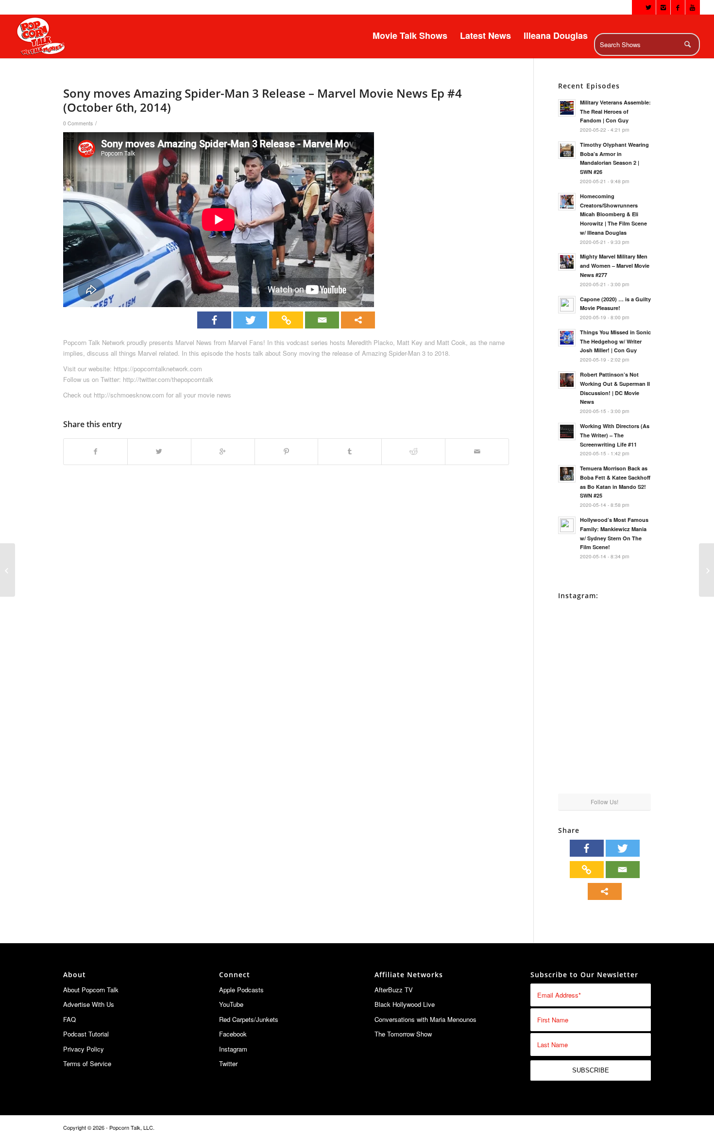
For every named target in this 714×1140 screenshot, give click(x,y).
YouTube (231, 1004)
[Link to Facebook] (678, 7)
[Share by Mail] (477, 451)
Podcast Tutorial (86, 1033)
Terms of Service (87, 1063)
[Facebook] (214, 319)
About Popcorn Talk (91, 989)
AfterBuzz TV (393, 989)
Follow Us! (604, 801)
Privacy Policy (83, 1049)
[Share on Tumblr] (349, 451)
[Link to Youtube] (692, 7)
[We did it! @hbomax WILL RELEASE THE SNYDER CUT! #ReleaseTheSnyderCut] (580, 721)
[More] (358, 319)
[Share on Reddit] (413, 451)
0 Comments (78, 123)
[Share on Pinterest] (286, 451)
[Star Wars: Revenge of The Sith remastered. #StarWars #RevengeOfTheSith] (628, 721)
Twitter (228, 1063)
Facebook (233, 1033)
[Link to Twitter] (649, 7)
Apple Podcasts (241, 989)
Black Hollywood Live (404, 1004)
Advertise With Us (88, 1004)
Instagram (233, 1049)
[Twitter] (250, 319)
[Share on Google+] (223, 451)
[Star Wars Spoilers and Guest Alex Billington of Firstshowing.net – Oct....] (7, 570)
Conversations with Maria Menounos (425, 1019)
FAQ (69, 1019)
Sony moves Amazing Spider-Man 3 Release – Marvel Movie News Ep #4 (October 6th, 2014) (262, 100)
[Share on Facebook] (95, 451)
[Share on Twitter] (159, 451)
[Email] (322, 319)
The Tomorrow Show (403, 1033)
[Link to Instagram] (663, 7)
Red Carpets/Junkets (248, 1019)
